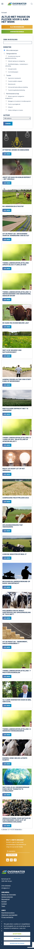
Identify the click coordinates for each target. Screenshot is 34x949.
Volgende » (18, 829)
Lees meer (6, 154)
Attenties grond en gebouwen (15, 150)
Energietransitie (12, 69)
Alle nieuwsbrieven (17, 27)
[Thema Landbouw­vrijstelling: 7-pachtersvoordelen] (17, 660)
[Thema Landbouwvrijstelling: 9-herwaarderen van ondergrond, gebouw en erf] (17, 281)
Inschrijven (12, 855)
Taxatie (8, 75)
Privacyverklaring (7, 917)
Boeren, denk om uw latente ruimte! (14, 759)
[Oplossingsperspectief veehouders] (17, 514)
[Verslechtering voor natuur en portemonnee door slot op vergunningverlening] (17, 807)
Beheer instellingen (17, 943)
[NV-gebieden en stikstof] (17, 196)
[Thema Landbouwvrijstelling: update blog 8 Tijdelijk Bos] (17, 252)
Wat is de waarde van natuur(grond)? (11, 351)
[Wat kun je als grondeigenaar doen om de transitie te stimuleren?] (17, 777)
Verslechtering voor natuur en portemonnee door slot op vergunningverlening (16, 820)
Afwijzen (17, 938)
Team (3, 906)
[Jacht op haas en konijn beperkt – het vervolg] (17, 167)
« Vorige (4, 829)
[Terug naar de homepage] (17, 4)
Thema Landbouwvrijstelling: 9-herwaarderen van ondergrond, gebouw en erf (16, 294)
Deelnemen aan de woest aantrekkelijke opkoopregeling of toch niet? (16, 612)
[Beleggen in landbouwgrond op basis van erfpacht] (17, 571)
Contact (4, 904)
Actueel (4, 901)
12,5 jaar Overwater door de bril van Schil (16, 701)
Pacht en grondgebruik (14, 104)
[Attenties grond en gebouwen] (17, 139)
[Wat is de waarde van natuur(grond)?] (17, 340)
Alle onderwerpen (12, 50)
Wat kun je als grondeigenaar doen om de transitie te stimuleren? (15, 789)
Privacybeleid (8, 930)
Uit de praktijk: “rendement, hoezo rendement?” (15, 642)
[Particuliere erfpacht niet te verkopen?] (17, 398)
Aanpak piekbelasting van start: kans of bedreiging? (16, 380)
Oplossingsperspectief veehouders (12, 526)
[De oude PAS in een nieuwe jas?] (17, 312)
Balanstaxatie (11, 84)
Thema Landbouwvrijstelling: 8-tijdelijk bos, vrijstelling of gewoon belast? (16, 439)
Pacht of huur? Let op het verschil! (13, 469)
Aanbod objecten (7, 897)
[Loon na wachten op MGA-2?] (17, 544)
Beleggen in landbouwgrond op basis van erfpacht (16, 582)
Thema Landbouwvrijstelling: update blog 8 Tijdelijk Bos (15, 264)
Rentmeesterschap (12, 94)
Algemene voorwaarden (9, 915)
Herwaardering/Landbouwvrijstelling (18, 87)
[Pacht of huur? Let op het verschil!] (17, 458)
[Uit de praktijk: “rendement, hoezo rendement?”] (17, 631)
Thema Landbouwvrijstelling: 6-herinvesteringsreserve (16, 730)
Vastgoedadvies (11, 53)
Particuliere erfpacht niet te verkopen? (15, 409)
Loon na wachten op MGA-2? (14, 554)
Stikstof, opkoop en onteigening (16, 61)
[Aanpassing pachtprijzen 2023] (17, 487)
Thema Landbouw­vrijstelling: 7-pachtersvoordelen (16, 671)
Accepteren (17, 934)
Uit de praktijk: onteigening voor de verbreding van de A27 (15, 234)
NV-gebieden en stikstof (13, 206)
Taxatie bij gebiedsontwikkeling (16, 90)
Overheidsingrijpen (13, 72)
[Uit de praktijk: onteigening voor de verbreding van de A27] (17, 223)
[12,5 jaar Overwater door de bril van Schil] (17, 689)
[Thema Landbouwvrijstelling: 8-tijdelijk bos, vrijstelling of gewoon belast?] (17, 427)
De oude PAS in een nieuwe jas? (15, 323)
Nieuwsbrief (5, 899)
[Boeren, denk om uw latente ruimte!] (17, 747)
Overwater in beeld (17, 31)
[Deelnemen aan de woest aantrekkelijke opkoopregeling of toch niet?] (17, 600)
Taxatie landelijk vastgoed (15, 81)
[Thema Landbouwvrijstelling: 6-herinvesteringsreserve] (17, 718)
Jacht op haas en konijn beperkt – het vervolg (16, 178)
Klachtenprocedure (7, 913)
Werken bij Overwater (8, 894)
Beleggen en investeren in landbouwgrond (19, 101)
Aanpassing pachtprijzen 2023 (15, 498)
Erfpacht (10, 107)
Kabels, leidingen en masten (15, 110)
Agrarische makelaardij (14, 78)
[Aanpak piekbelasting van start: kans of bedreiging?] (17, 369)
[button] (2, 4)
